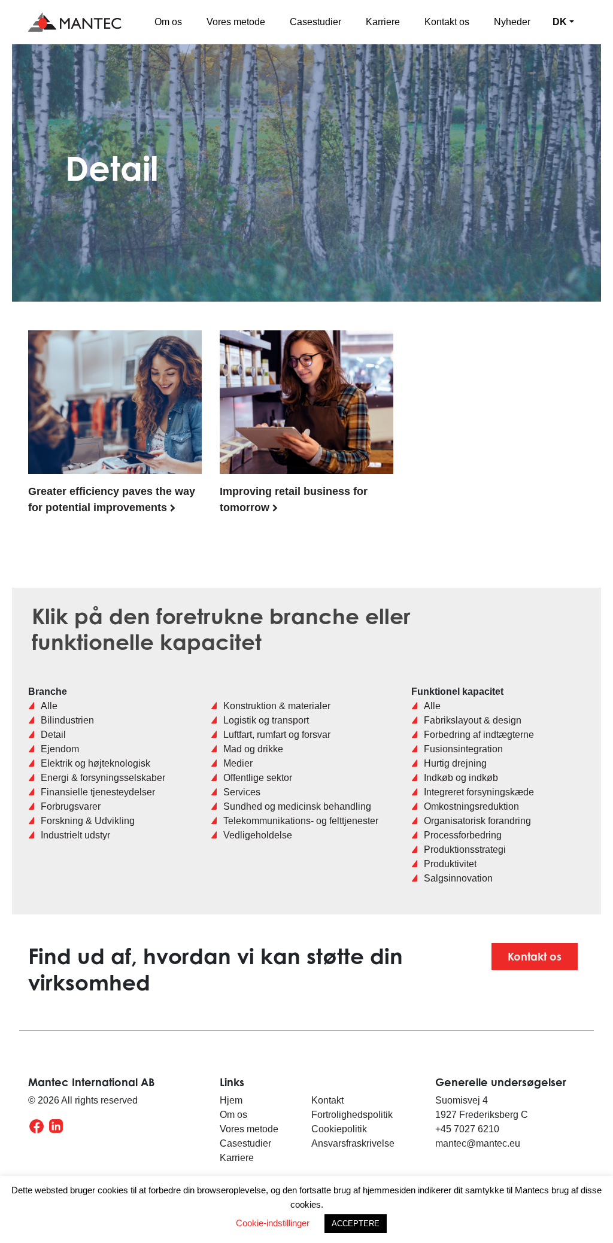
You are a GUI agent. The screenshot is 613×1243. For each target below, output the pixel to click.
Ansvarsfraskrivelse (352, 1143)
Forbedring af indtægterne (479, 735)
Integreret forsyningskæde (479, 792)
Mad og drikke (253, 749)
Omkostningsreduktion (471, 806)
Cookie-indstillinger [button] (272, 1223)
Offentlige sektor (257, 778)
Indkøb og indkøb (461, 778)
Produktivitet (450, 864)
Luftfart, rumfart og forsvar (276, 735)
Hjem (231, 1100)
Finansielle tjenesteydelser (98, 792)
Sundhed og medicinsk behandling (297, 806)
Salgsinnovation (458, 878)
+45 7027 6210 (467, 1129)
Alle (49, 706)
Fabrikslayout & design (472, 720)
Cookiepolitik (339, 1129)
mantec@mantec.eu (477, 1143)
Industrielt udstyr (75, 835)
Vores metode (236, 22)
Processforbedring (463, 835)
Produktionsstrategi (465, 849)
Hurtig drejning (455, 763)
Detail (53, 735)
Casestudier (315, 22)
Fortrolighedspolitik (353, 1115)
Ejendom (60, 749)
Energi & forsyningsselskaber (103, 778)
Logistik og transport (266, 720)
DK (560, 22)
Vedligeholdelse (257, 835)
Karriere (383, 22)
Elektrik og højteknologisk (95, 763)
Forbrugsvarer (71, 806)
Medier (238, 763)
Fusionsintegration (463, 749)
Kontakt (327, 1100)
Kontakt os (446, 22)
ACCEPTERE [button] (356, 1223)
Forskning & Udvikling (88, 821)
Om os (168, 22)
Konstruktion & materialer (276, 706)
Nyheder (512, 22)
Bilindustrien (67, 720)
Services (241, 792)
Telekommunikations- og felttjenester (300, 821)
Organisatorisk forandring (477, 821)
